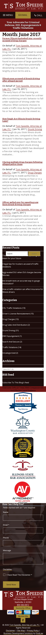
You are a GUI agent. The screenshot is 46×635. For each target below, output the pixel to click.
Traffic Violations (9, 347)
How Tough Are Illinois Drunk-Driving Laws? (21, 120)
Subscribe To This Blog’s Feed (15, 382)
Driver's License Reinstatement (16, 313)
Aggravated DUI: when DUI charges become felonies (21, 273)
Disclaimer (7, 569)
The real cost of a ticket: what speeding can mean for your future (21, 257)
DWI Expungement (10, 336)
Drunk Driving (35, 129)
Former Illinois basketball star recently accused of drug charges (21, 39)
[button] (7, 14)
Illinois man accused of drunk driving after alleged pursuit (21, 79)
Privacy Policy (33, 630)
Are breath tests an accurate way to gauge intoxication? (21, 282)
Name (5, 512)
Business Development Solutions (18, 633)
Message (7, 550)
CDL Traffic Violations (12, 308)
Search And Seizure (10, 341)
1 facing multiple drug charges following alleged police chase (22, 163)
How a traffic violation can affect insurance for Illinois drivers (22, 290)
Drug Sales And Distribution (14, 325)
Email (6, 525)
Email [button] (24, 15)
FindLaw (39, 633)
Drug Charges (35, 172)
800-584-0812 (23, 605)
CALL (39, 15)
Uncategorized (8, 353)
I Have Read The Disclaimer (19, 575)
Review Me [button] (23, 616)
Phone (6, 537)
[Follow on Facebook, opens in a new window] (23, 620)
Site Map (21, 630)
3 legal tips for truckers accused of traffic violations (20, 265)
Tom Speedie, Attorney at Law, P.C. (24, 625)
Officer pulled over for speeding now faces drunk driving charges (20, 203)
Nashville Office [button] (23, 608)
